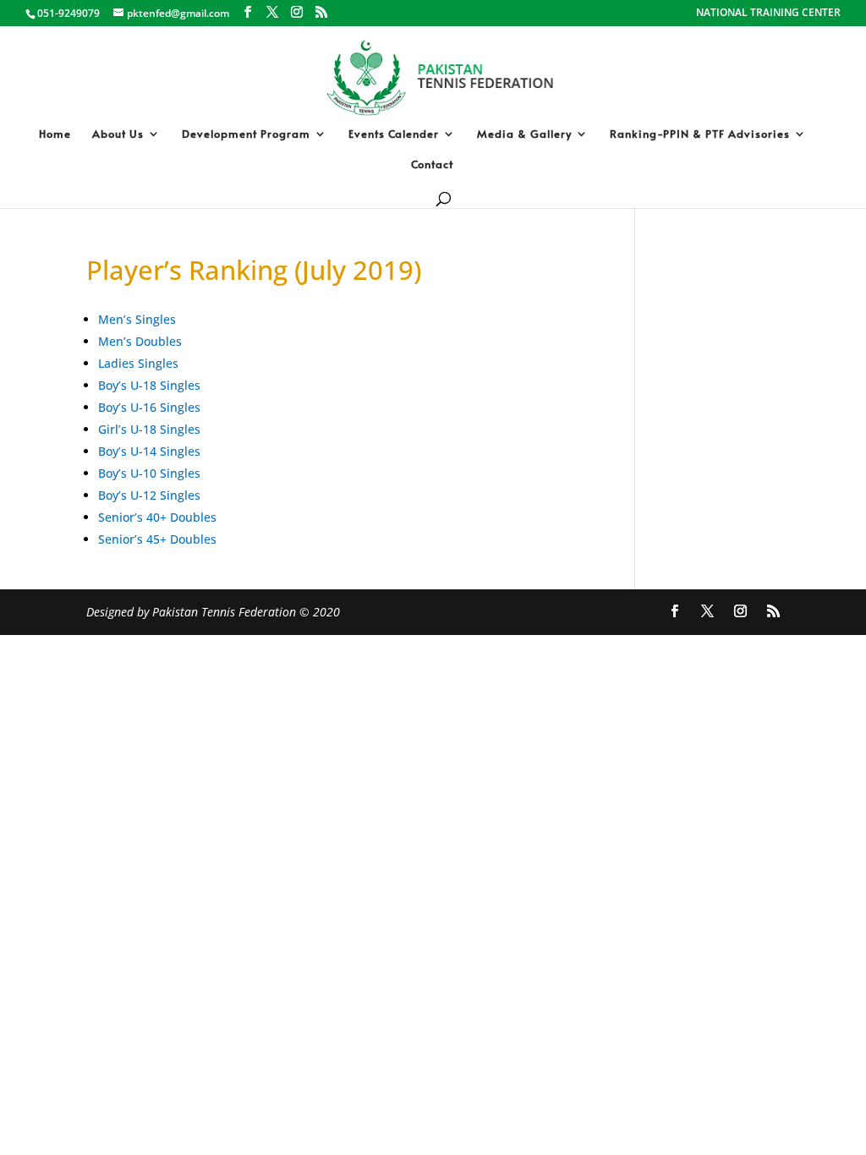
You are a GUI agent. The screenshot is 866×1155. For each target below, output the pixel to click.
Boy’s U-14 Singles (149, 451)
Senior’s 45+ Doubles (157, 539)
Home (55, 134)
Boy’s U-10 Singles (149, 473)
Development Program (246, 134)
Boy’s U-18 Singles (149, 385)
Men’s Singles (137, 319)
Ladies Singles (138, 363)
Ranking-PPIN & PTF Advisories (700, 134)
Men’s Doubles (140, 341)
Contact (432, 165)
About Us (118, 134)
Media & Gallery (524, 134)
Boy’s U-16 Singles (149, 407)
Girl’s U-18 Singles (149, 429)
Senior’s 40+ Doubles (157, 517)
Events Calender (393, 134)
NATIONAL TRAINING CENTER (768, 13)
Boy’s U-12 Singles (149, 495)
